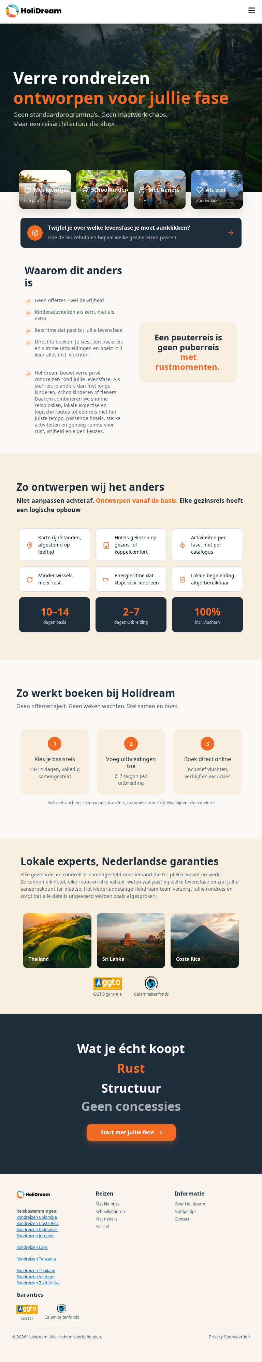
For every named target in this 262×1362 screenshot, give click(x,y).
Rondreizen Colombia (36, 1217)
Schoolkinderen (110, 1211)
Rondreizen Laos (32, 1247)
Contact (182, 1219)
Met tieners (106, 1219)
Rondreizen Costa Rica (37, 1223)
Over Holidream (190, 1204)
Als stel (102, 1226)
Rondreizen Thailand (35, 1270)
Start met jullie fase (127, 1132)
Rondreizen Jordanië (35, 1236)
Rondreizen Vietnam (35, 1277)
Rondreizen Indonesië (37, 1229)
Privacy (216, 1337)
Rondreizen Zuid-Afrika (38, 1283)
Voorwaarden (237, 1337)
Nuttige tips (185, 1211)
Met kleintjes (108, 1204)
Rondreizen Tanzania (36, 1259)
